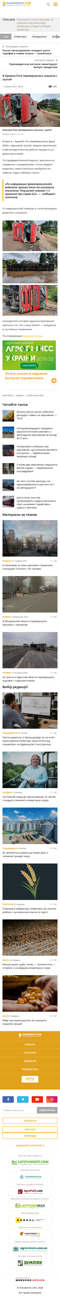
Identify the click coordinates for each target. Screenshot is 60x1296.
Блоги (5, 960)
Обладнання (39, 36)
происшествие (35, 395)
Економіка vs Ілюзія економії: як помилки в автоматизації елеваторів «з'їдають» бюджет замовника (35, 24)
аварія (20, 395)
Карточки (8, 904)
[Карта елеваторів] (30, 1079)
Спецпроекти (9, 732)
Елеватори (20, 36)
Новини (6, 560)
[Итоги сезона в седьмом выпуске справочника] (29, 388)
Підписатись (47, 1110)
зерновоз (7, 395)
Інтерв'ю (7, 792)
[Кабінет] (30, 1085)
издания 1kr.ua (32, 335)
